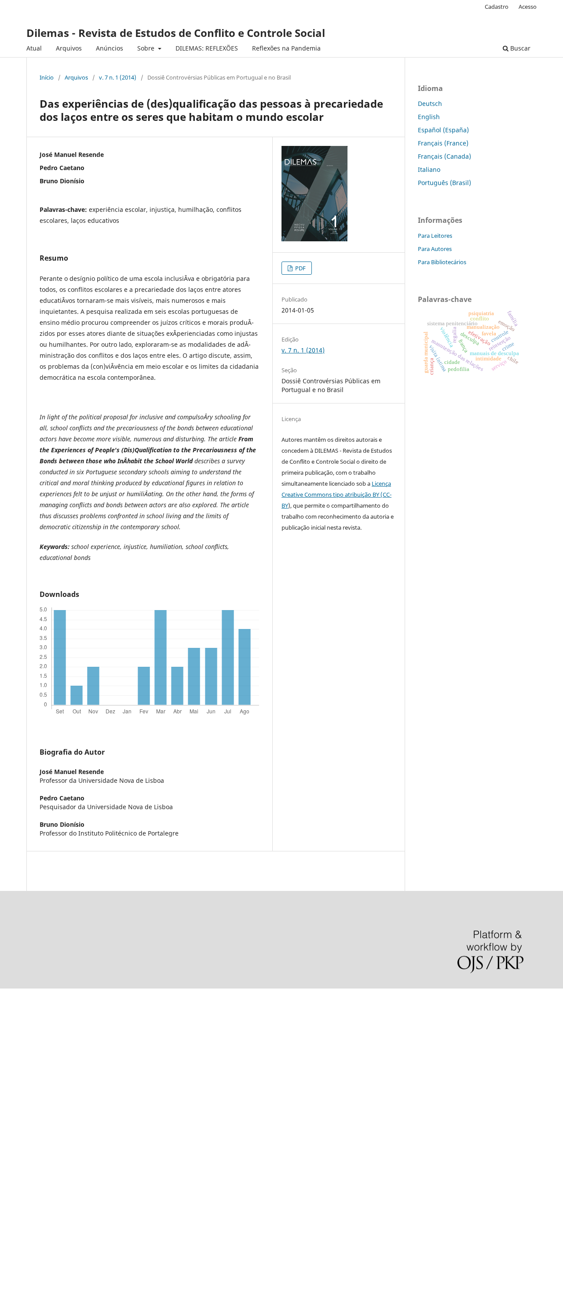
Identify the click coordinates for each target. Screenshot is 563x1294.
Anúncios (109, 48)
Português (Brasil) (444, 182)
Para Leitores (435, 236)
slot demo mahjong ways (36, 999)
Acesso (528, 7)
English (429, 117)
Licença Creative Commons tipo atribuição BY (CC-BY (336, 494)
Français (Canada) (444, 156)
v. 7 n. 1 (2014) (117, 77)
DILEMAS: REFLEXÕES (206, 48)
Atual (34, 48)
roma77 (11, 1164)
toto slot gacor (21, 1193)
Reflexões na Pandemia (286, 48)
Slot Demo (15, 1118)
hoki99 (9, 1223)
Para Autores (435, 249)
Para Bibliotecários (442, 262)
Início (47, 77)
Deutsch (430, 103)
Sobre (146, 48)
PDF (300, 268)
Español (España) (443, 130)
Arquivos (69, 48)
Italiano (429, 169)
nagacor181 (17, 1149)
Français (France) (443, 143)
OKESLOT (13, 1029)
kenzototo (14, 1044)
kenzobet (13, 1014)
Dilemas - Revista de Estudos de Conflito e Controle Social (175, 32)
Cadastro (496, 7)
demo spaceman (24, 1208)
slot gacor (14, 1073)
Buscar (519, 48)
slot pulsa (14, 1134)
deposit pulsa (20, 1088)
